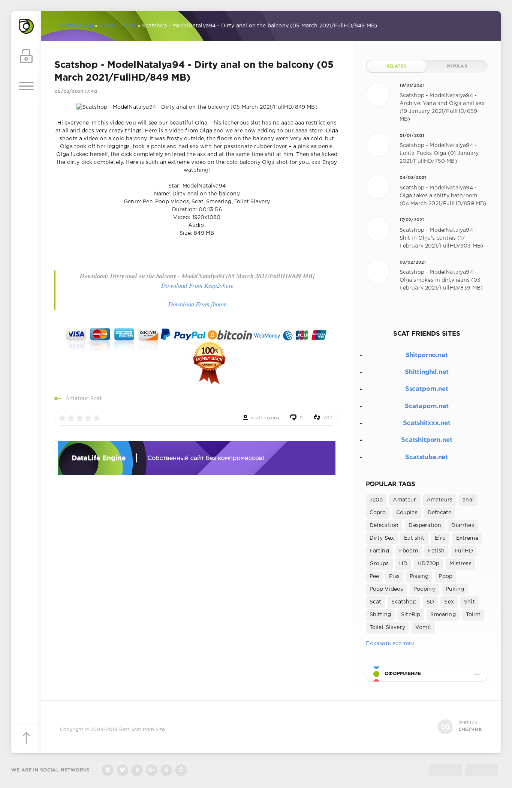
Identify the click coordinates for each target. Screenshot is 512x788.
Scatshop (403, 602)
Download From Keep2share (197, 285)
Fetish (436, 551)
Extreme (467, 538)
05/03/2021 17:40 (75, 92)
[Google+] (151, 770)
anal (468, 500)
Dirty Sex (382, 538)
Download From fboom (197, 304)
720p (376, 500)
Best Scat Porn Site (142, 730)
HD (403, 563)
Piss (394, 576)
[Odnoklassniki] (166, 770)
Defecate (439, 512)
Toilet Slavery (387, 627)
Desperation (425, 525)
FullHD (464, 551)
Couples (407, 512)
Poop (445, 576)
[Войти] (26, 56)
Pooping (424, 589)
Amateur (404, 500)
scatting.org (265, 418)
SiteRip (410, 614)
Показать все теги (390, 643)
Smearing (442, 614)
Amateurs (439, 500)
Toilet (473, 614)
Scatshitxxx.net (427, 423)
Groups (379, 563)
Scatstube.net (426, 457)
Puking (455, 589)
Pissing (419, 576)
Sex (449, 602)
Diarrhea (462, 525)
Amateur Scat (83, 398)
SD (430, 602)
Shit (469, 602)
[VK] (108, 770)
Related (396, 66)
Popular (456, 66)
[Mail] (181, 770)
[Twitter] (122, 770)
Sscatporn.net (426, 389)
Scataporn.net (427, 406)
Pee (374, 576)
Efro (440, 538)
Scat (376, 602)
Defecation (384, 525)
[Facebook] (137, 770)
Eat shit (414, 538)
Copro (378, 512)
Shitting (380, 614)
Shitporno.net (427, 355)
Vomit (423, 627)
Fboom (408, 551)
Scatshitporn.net (426, 440)
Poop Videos (386, 589)
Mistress (460, 563)
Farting (379, 551)
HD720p (428, 563)
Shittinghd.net (427, 372)
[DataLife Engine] (26, 26)
